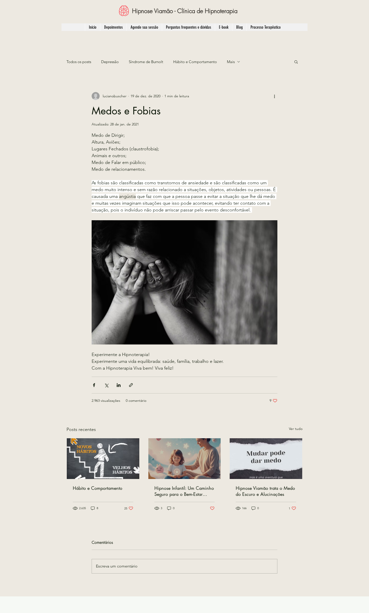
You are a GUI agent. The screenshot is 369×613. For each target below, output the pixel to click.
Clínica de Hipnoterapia (207, 11)
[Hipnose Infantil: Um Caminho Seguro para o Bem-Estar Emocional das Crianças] (184, 458)
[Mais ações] (274, 96)
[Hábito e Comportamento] (103, 458)
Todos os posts (79, 61)
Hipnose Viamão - (154, 11)
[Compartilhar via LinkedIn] (118, 385)
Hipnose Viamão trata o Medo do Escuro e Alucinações (265, 491)
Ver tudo (295, 428)
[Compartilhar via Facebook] (94, 385)
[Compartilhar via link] (131, 385)
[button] (296, 62)
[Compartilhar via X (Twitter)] (106, 385)
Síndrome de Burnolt (146, 61)
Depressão (110, 61)
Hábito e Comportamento (195, 61)
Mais (231, 61)
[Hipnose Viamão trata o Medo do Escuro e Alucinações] (266, 458)
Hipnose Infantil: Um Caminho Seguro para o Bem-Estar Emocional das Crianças (184, 491)
